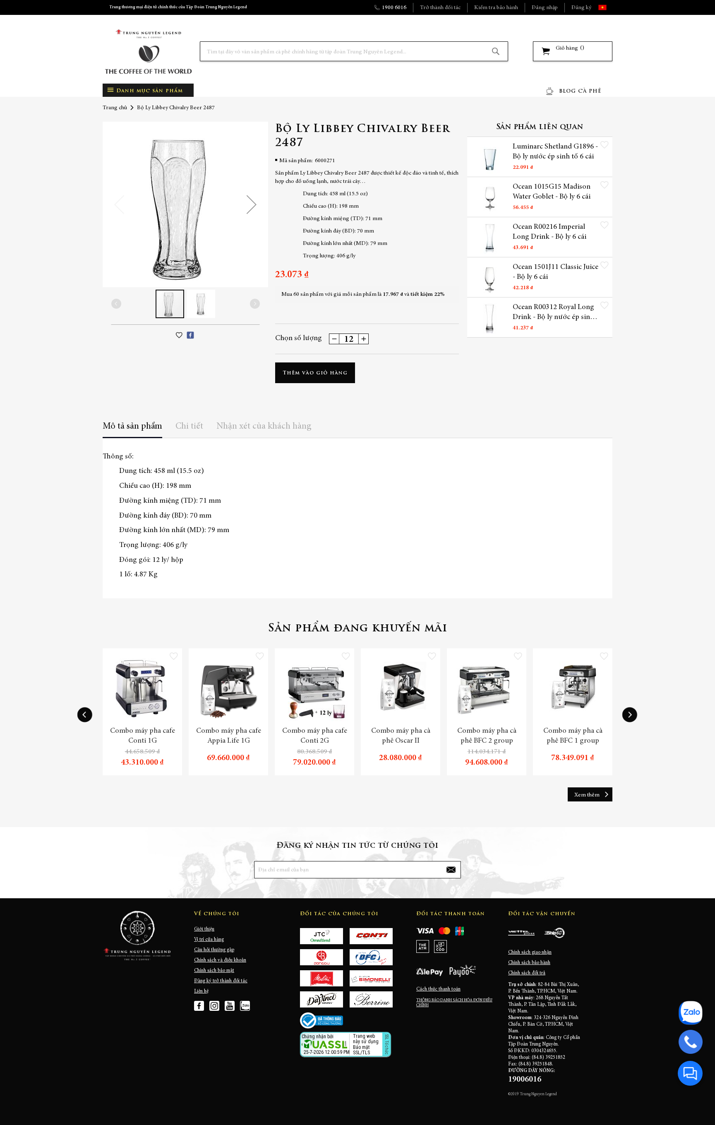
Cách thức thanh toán (438, 989)
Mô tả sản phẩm (132, 426)
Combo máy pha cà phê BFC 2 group (486, 736)
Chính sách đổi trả (526, 973)
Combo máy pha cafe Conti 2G (314, 736)
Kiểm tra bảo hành (496, 8)
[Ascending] (363, 339)
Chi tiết (189, 426)
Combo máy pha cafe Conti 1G (142, 736)
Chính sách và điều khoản (220, 960)
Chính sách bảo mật (214, 970)
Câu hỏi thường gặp (214, 949)
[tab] (132, 429)
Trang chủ (115, 108)
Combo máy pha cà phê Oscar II (400, 736)
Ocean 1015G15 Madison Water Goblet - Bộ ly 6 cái (551, 192)
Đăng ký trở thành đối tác (220, 981)
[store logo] (148, 51)
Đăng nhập (545, 8)
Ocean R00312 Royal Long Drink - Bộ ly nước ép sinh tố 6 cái (553, 313)
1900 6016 (394, 8)
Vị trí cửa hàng (209, 939)
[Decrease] (334, 339)
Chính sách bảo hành (529, 962)
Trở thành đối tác (440, 8)
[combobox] (354, 51)
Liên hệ (201, 991)
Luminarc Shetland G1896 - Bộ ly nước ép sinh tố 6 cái (555, 152)
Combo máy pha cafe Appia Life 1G (228, 736)
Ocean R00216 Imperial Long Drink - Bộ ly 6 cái (549, 232)
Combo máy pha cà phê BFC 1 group (572, 736)
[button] (609, 7)
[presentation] (85, 715)
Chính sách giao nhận (530, 952)
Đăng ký (581, 8)
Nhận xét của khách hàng (264, 426)
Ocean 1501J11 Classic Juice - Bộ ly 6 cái (555, 272)
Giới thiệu (204, 929)
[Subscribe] (451, 869)
